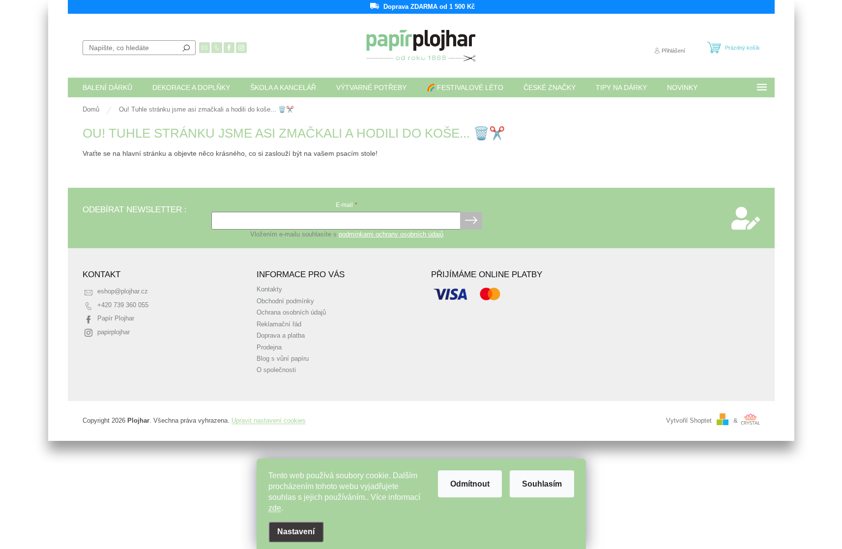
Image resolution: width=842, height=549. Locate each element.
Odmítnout (470, 484)
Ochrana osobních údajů (291, 312)
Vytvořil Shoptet (689, 420)
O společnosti (276, 370)
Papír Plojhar (115, 318)
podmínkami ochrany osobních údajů (391, 234)
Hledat (186, 47)
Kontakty (269, 289)
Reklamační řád (279, 324)
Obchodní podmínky (285, 301)
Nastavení (296, 531)
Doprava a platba (281, 335)
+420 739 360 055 (122, 305)
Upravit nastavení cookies (269, 420)
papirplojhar (113, 332)
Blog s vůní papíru (283, 358)
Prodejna (269, 347)
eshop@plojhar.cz (122, 291)
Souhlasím (542, 484)
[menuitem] (107, 87)
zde (274, 508)
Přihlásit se (471, 221)
